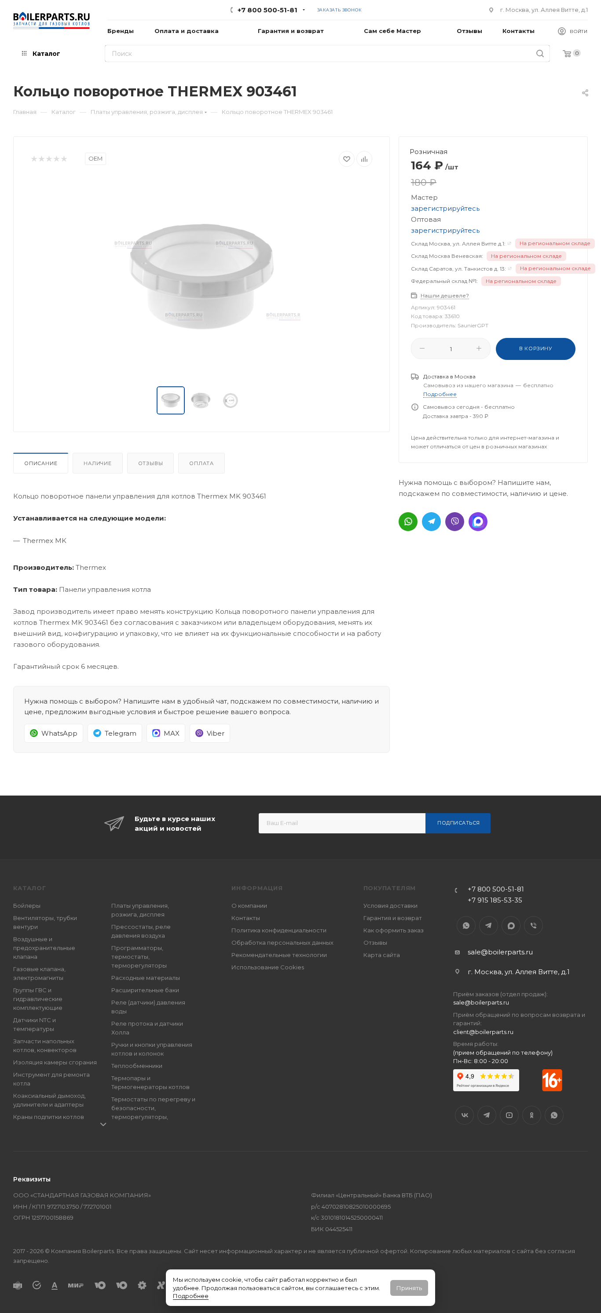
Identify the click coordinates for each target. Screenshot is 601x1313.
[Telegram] (431, 521)
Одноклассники (531, 1115)
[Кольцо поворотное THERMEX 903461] (201, 277)
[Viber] (454, 521)
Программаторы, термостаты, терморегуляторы (139, 956)
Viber (533, 925)
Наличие (98, 463)
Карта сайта (381, 954)
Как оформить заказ (393, 930)
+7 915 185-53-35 (495, 900)
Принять (409, 1287)
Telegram (488, 925)
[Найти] (540, 53)
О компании (249, 905)
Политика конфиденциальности (278, 930)
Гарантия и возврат (392, 917)
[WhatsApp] (408, 521)
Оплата (201, 463)
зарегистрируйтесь (445, 208)
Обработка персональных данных (282, 942)
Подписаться (458, 823)
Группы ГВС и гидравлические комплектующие (37, 999)
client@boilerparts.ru (483, 1031)
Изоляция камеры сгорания (55, 1062)
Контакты (245, 917)
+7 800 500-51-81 (267, 10)
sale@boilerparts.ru (500, 952)
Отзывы (150, 463)
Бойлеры (26, 905)
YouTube (509, 1115)
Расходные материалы (145, 977)
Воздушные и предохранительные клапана (44, 947)
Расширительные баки (145, 990)
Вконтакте (464, 1115)
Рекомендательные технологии (279, 954)
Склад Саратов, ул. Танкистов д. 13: (458, 268)
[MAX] (478, 521)
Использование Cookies (267, 967)
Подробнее (191, 1295)
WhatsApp (466, 925)
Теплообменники (136, 1065)
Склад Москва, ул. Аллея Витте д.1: (458, 243)
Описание (40, 463)
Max (511, 925)
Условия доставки (390, 905)
